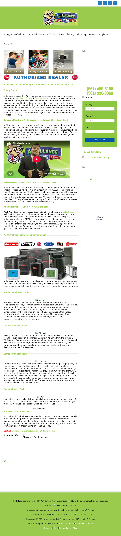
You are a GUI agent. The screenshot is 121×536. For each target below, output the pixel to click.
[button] (17, 44)
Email (88, 127)
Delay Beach (68, 211)
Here (53, 431)
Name (88, 104)
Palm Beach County (23, 98)
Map (75, 528)
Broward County (42, 98)
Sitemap (48, 528)
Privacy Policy (65, 528)
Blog (55, 528)
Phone (89, 116)
